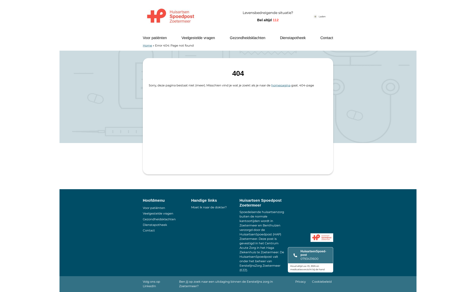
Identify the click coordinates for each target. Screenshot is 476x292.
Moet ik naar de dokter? (209, 207)
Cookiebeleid (322, 281)
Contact (326, 38)
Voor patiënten (155, 38)
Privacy (300, 281)
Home (147, 45)
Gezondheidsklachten (247, 38)
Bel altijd (268, 20)
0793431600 (309, 259)
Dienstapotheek (293, 38)
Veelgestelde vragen (198, 38)
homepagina (280, 85)
